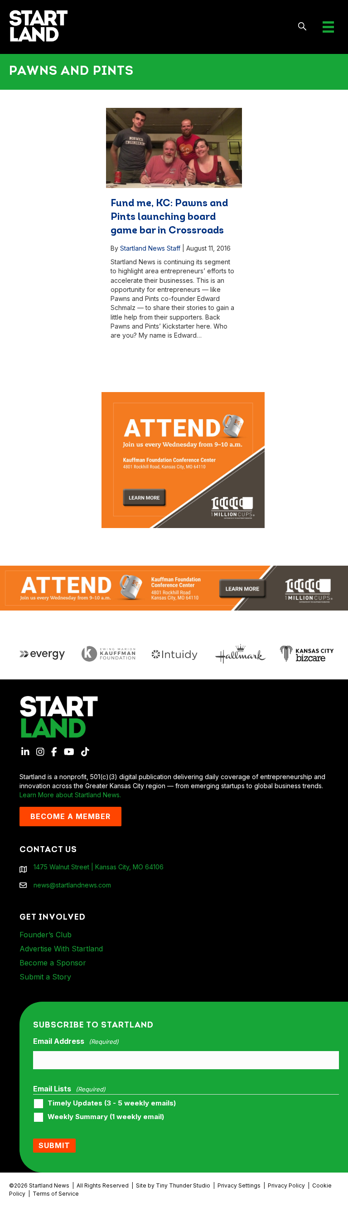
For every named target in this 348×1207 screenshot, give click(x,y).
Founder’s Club (45, 934)
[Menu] (328, 27)
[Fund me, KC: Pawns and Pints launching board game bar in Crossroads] (174, 148)
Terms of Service (56, 1193)
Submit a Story (45, 976)
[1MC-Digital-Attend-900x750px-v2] (183, 396)
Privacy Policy (286, 1185)
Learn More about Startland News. (70, 795)
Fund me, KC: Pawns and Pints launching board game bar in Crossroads (169, 217)
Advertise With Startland (61, 948)
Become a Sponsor (52, 962)
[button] (302, 27)
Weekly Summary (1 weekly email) (106, 1117)
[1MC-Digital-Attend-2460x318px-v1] (174, 587)
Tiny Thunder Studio (183, 1185)
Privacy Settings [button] (239, 1185)
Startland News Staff (150, 248)
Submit (54, 1145)
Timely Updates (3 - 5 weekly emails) (112, 1103)
